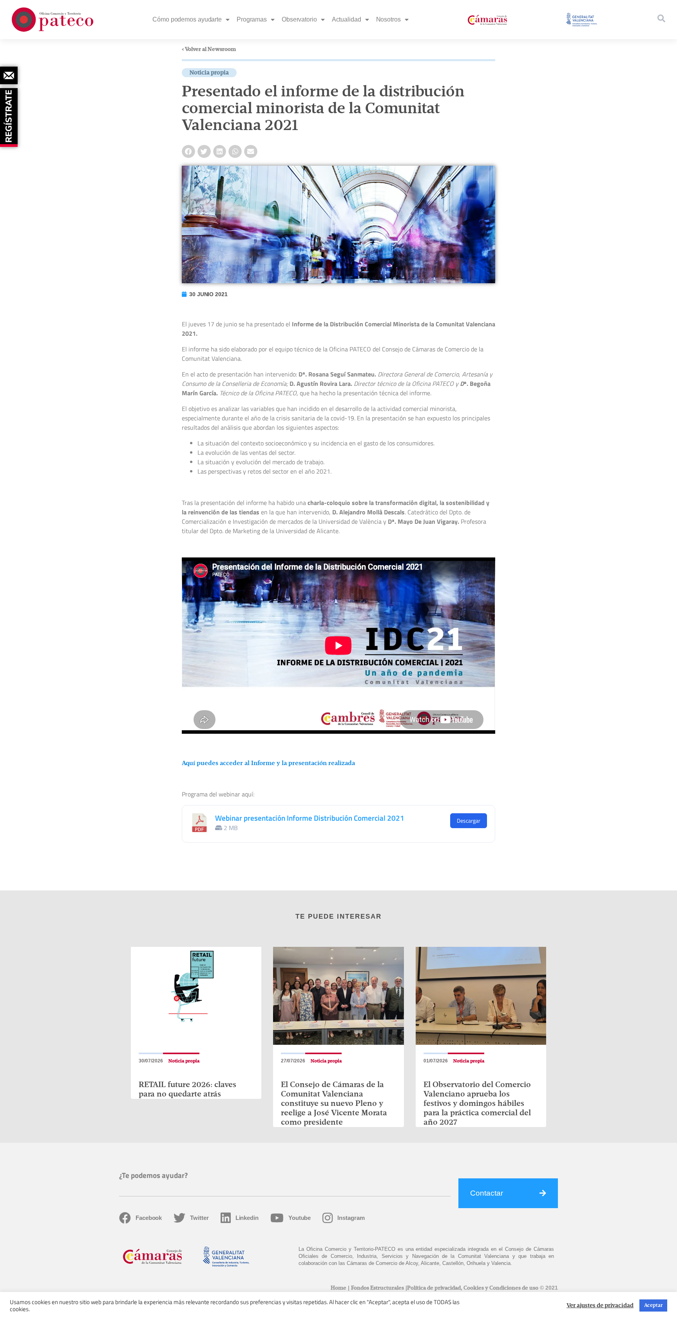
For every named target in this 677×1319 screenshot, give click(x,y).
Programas (252, 19)
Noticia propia (209, 73)
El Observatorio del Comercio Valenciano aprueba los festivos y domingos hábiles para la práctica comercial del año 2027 (477, 1103)
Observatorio (299, 19)
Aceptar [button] (653, 1305)
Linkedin (247, 1217)
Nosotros (388, 19)
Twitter (199, 1217)
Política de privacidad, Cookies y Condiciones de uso (472, 1288)
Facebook (149, 1217)
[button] (188, 151)
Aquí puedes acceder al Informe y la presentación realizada (268, 763)
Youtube (299, 1217)
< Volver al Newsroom (209, 49)
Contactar (486, 1193)
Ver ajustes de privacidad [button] (600, 1305)
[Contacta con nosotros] (9, 75)
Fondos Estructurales (377, 1288)
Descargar (468, 820)
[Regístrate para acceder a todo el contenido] (10, 115)
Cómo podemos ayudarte (187, 19)
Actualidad (346, 19)
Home (338, 1288)
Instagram (350, 1217)
